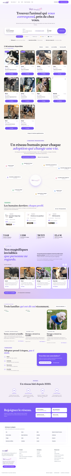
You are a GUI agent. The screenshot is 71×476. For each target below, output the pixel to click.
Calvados (23, 441)
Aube (22, 438)
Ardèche (38, 435)
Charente (54, 441)
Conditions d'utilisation (65, 472)
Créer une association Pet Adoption (25, 456)
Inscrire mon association (45, 362)
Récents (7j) (35, 36)
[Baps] (49, 79)
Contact (38, 453)
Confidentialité (56, 472)
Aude (38, 438)
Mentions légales (49, 472)
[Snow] (33, 106)
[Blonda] (65, 79)
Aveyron (53, 438)
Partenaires (39, 455)
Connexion (56, 1)
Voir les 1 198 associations (60, 208)
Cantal (38, 441)
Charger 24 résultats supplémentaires (36, 133)
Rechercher (62, 30)
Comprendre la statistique (24, 292)
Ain (6, 432)
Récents (41, 47)
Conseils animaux (57, 456)
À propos (38, 451)
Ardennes (54, 435)
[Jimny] (33, 79)
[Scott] (33, 52)
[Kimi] (17, 106)
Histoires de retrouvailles (59, 455)
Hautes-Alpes (8, 435)
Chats (27, 36)
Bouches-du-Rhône (9, 441)
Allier (38, 432)
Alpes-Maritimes (24, 435)
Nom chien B (56, 459)
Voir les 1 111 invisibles (10, 292)
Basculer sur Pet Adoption (9, 466)
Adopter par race (57, 461)
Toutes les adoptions (60, 306)
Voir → (14, 224)
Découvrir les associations (43, 157)
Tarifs (22, 2)
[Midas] (49, 52)
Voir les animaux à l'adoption (28, 157)
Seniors (43, 36)
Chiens (19, 36)
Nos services (13, 2)
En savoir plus (56, 362)
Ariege (7, 438)
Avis (19, 2)
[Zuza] (65, 52)
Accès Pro (21, 455)
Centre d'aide (56, 453)
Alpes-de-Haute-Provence (57, 432)
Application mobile (22, 458)
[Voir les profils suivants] (66, 265)
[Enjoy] (17, 52)
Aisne (22, 432)
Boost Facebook (27, 2)
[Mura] (17, 79)
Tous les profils (63, 47)
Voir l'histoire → (21, 341)
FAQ (32, 2)
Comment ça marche (23, 451)
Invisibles (51, 36)
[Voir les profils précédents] (63, 265)
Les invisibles (54, 47)
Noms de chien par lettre (59, 458)
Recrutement (39, 456)
